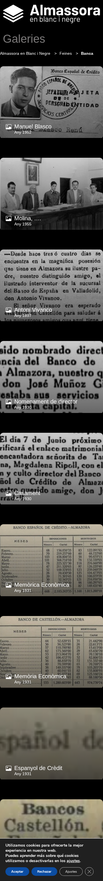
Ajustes (71, 871)
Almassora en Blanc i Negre (26, 53)
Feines (66, 53)
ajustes (73, 861)
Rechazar (44, 871)
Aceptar (17, 871)
